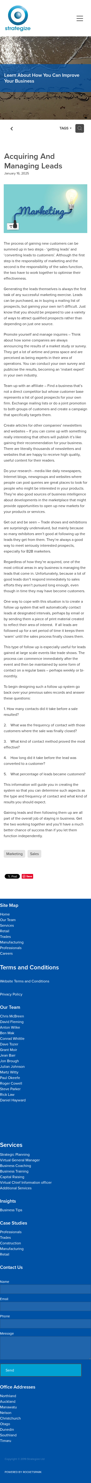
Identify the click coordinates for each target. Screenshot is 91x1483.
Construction (10, 1243)
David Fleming (12, 1021)
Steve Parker (10, 1088)
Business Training (14, 1171)
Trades (5, 936)
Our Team (8, 919)
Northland (8, 1395)
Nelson (5, 1412)
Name (4, 1281)
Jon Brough (9, 1060)
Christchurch (10, 1418)
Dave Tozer (9, 1044)
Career (5, 953)
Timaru (5, 1440)
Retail (4, 930)
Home (5, 914)
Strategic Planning (15, 1154)
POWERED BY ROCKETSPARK (23, 1472)
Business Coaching (15, 1165)
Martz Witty (9, 1072)
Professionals (10, 947)
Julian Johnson (13, 1066)
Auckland (7, 1401)
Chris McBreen (12, 1016)
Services (7, 925)
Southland (8, 1435)
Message (7, 1333)
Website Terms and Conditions (24, 981)
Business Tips (11, 1209)
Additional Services (16, 1188)
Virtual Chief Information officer (26, 1182)
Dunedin (7, 1429)
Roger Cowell (11, 1083)
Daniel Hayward (13, 1100)
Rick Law (7, 1094)
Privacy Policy (11, 994)
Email (4, 1299)
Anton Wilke (10, 1027)
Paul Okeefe (10, 1077)
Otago (5, 1423)
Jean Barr (8, 1055)
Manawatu (9, 1407)
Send (10, 1370)
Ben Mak (7, 1032)
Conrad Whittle (12, 1038)
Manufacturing (12, 942)
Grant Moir (8, 1049)
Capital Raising (12, 1176)
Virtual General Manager (20, 1160)
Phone (5, 1316)
